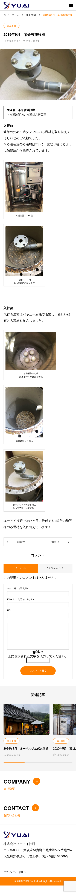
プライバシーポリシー (16, 872)
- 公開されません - (20, 599)
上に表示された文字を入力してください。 (38, 656)
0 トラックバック (55, 568)
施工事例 (11, 26)
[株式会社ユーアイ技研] (16, 5)
